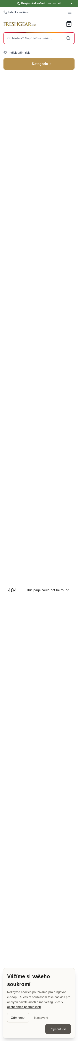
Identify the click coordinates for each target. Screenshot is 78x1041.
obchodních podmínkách (24, 1006)
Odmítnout (18, 1017)
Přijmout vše (58, 1029)
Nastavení (41, 1017)
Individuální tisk (19, 52)
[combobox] (39, 38)
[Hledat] (68, 38)
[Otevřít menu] (70, 12)
